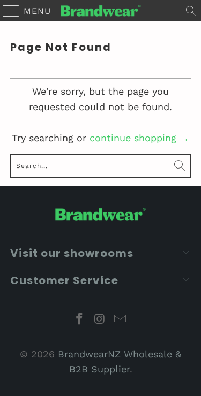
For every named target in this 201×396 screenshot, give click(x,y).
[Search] (191, 10)
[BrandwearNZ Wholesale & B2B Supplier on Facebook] (80, 320)
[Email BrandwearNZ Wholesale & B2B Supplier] (120, 320)
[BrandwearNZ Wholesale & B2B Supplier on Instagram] (100, 320)
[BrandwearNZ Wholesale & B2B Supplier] (100, 10)
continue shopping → (139, 137)
